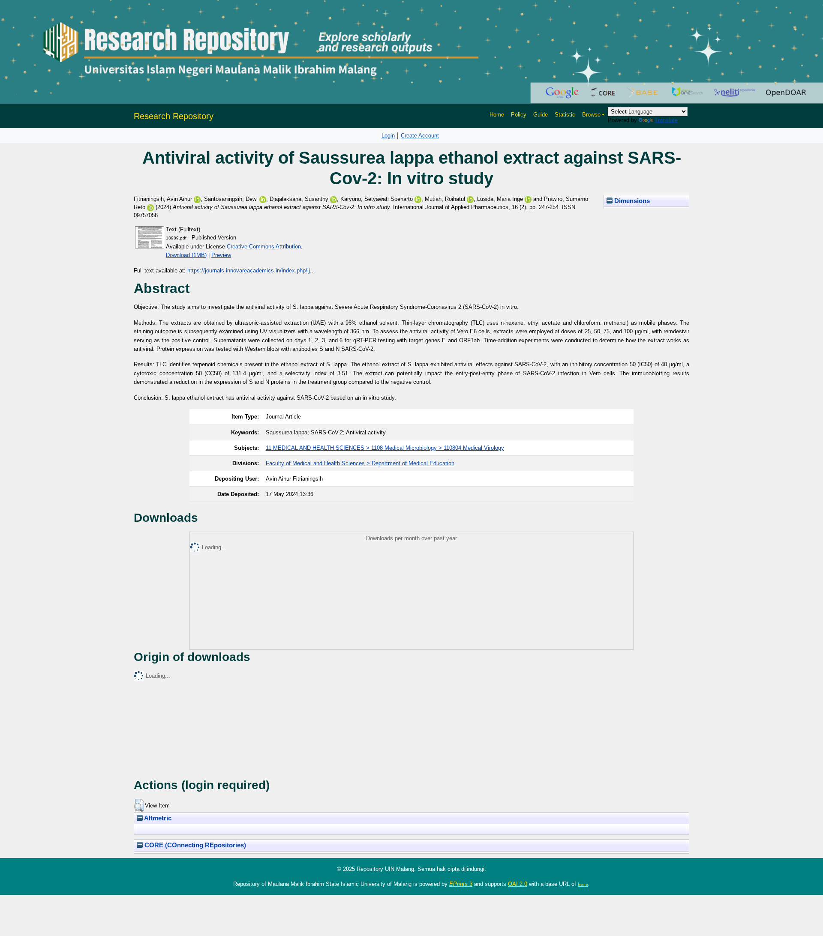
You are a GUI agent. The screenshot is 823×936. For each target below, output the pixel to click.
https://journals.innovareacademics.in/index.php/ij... (251, 270)
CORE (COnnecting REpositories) (194, 845)
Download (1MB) (186, 255)
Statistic (565, 114)
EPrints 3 (460, 884)
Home (497, 114)
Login (388, 135)
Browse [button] (591, 114)
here (583, 884)
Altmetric (157, 818)
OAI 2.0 (517, 884)
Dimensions (631, 200)
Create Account (420, 135)
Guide (540, 114)
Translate (666, 120)
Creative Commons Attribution (264, 246)
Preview (221, 255)
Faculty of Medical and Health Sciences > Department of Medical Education (360, 463)
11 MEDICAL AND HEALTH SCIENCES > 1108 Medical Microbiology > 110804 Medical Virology (385, 448)
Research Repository (173, 116)
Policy (518, 114)
